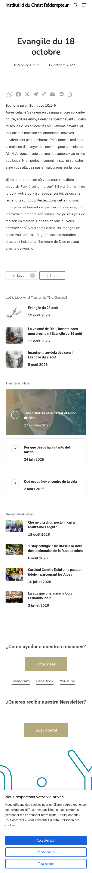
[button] (84, 5)
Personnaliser (46, 852)
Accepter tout (46, 840)
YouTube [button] (67, 681)
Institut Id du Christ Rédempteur (37, 5)
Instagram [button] (21, 681)
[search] (75, 5)
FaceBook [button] (44, 681)
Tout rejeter (46, 864)
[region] (46, 831)
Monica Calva (29, 65)
